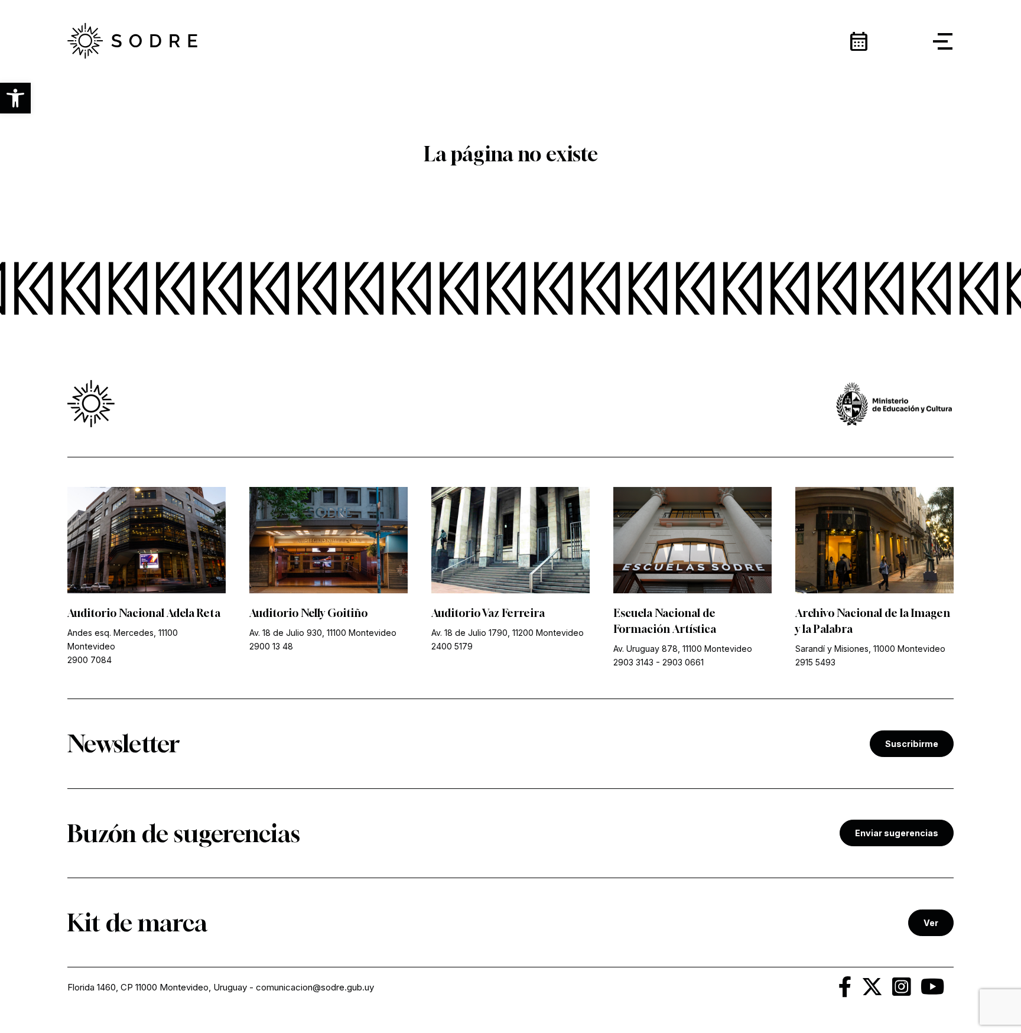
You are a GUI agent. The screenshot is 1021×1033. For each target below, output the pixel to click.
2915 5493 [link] (815, 662)
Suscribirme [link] (911, 744)
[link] (132, 41)
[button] (15, 98)
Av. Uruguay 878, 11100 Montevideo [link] (682, 649)
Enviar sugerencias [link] (896, 833)
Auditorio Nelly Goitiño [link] (308, 612)
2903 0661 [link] (683, 662)
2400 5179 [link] (452, 646)
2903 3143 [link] (633, 662)
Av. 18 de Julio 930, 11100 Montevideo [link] (322, 633)
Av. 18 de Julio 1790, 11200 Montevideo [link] (507, 633)
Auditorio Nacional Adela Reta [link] (143, 612)
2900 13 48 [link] (271, 646)
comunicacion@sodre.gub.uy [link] (315, 987)
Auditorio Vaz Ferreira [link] (488, 612)
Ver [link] (931, 923)
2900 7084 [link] (89, 660)
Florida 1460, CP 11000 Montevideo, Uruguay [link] (157, 987)
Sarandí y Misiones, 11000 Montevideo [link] (870, 649)
